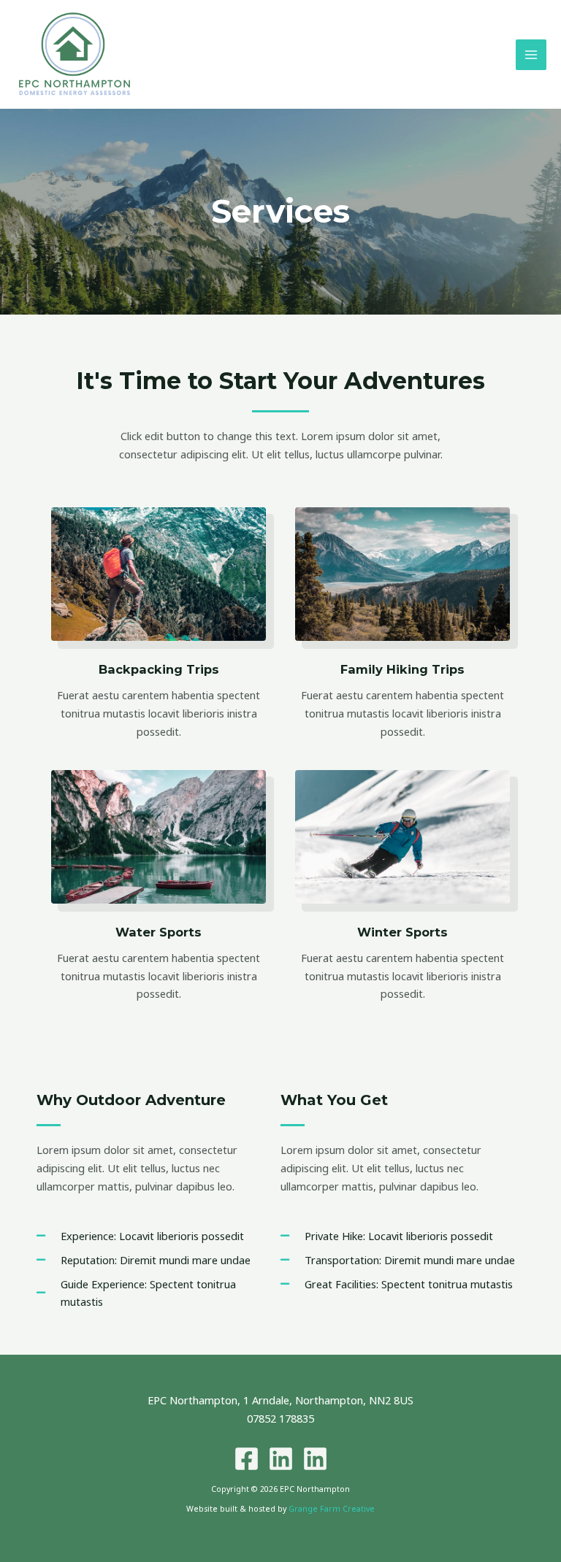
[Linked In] (281, 1458)
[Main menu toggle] (531, 54)
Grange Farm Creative (332, 1509)
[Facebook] (246, 1458)
